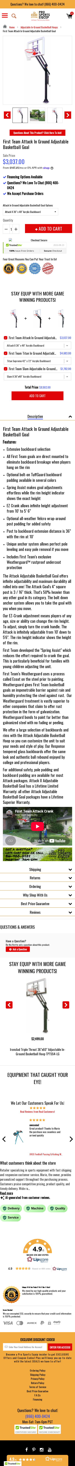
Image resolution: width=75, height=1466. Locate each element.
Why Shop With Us (35, 894)
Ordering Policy (37, 1370)
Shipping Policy (37, 1375)
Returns (35, 877)
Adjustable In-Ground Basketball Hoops (39, 27)
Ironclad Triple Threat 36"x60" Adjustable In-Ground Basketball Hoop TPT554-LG (37, 1051)
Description (35, 416)
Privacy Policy (37, 1379)
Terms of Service (37, 1387)
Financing (37, 1399)
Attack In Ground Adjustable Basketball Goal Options (28, 205)
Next (67, 115)
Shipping (35, 869)
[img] (37, 1108)
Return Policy (37, 1383)
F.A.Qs (37, 1395)
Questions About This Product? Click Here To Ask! (37, 133)
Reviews (35, 912)
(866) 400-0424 (37, 1416)
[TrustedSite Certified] (25, 1429)
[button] (5, 1139)
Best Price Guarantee (35, 903)
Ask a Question (19, 949)
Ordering (35, 886)
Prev (7, 115)
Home (12, 27)
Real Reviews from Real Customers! (37, 1111)
